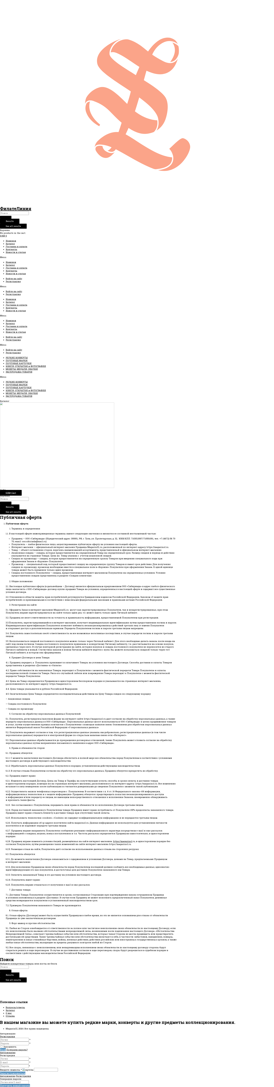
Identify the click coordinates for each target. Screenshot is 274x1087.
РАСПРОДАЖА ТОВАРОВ (19, 371)
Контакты (11, 249)
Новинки (11, 240)
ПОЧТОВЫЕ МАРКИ (17, 360)
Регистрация (13, 281)
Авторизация (7, 1052)
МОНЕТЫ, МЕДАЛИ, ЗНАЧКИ (22, 369)
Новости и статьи (16, 252)
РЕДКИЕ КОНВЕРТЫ (17, 357)
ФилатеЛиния (15, 208)
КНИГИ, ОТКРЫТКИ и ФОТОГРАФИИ (26, 366)
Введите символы (11, 1069)
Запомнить (9, 1046)
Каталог (10, 243)
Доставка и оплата (16, 246)
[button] (137, 257)
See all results (13, 226)
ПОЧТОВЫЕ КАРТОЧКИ (19, 363)
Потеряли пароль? (17, 1049)
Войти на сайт (14, 278)
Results (10, 221)
